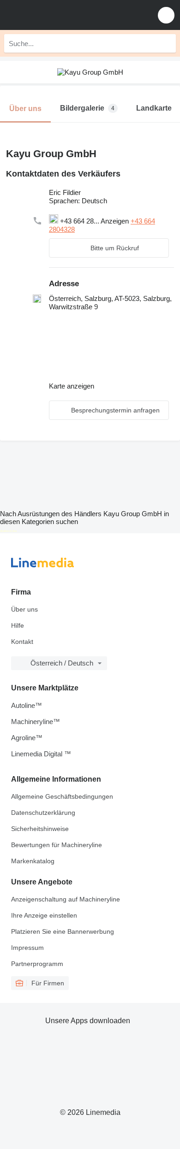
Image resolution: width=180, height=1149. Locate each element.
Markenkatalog (32, 861)
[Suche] (166, 43)
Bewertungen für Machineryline (56, 844)
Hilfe (17, 625)
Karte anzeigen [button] (71, 386)
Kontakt (22, 641)
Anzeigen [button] (116, 221)
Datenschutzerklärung (43, 812)
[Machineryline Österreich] (64, 15)
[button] (166, 15)
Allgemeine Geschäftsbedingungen (62, 796)
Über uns (24, 609)
